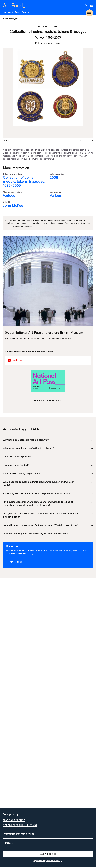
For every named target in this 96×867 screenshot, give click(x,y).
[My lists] (86, 5)
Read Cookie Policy (14, 820)
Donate (25, 12)
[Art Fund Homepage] (14, 5)
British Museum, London (49, 43)
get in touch (75, 223)
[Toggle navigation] (89, 12)
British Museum (71, 333)
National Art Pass (11, 12)
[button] (48, 400)
